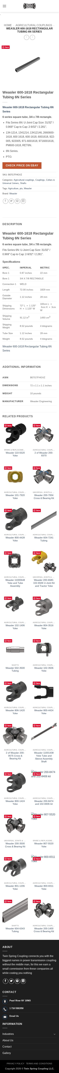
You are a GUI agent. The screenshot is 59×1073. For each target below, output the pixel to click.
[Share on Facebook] (5, 201)
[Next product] (26, 37)
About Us (7, 1040)
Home (8, 25)
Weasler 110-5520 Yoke (15, 454)
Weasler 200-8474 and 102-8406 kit (43, 802)
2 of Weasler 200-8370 (44, 454)
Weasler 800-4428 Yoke (15, 539)
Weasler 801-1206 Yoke (15, 887)
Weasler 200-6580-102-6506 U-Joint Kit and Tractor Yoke (44, 583)
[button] (4, 6)
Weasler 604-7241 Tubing (43, 539)
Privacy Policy (15, 1063)
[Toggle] (55, 1034)
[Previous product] (32, 37)
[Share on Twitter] (11, 201)
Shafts (23, 183)
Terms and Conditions (39, 1063)
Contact (6, 1046)
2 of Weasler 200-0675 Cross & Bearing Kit (15, 756)
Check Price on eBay (22, 165)
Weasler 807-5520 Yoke (43, 845)
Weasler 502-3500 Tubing (15, 669)
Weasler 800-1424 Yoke (15, 802)
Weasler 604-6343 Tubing (15, 930)
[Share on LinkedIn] (23, 201)
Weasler (28, 188)
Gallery (6, 1053)
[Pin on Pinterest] (17, 201)
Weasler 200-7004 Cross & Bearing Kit (44, 496)
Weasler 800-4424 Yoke (43, 712)
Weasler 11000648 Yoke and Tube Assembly (15, 583)
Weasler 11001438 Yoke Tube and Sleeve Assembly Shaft (44, 757)
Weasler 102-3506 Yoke (43, 669)
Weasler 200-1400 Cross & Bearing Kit (44, 930)
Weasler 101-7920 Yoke (15, 496)
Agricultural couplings (34, 25)
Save (7, 47)
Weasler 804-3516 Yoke (43, 627)
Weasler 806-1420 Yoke (15, 712)
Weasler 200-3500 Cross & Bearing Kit (15, 845)
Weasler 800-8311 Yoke (43, 887)
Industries (8, 1034)
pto (21, 188)
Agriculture (13, 188)
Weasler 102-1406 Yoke (15, 627)
